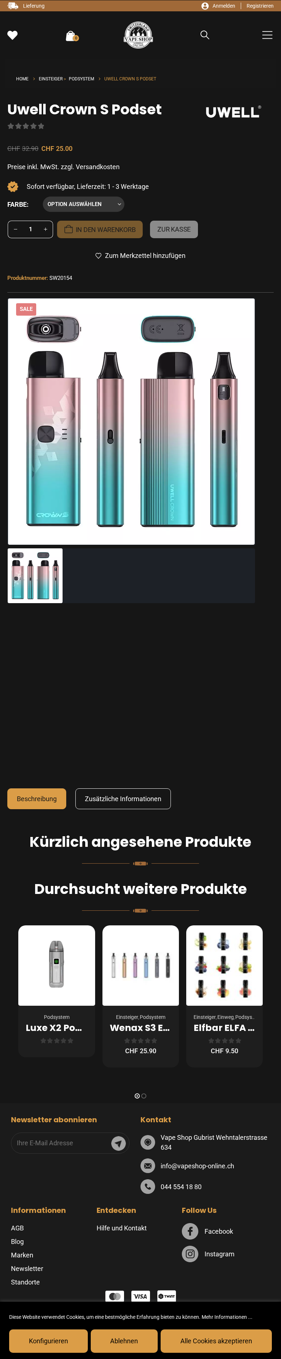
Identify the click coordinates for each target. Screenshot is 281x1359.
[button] (205, 35)
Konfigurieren (48, 1341)
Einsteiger (127, 1017)
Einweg (225, 1017)
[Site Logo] (138, 35)
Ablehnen (124, 1341)
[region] (140, 1330)
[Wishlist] (12, 35)
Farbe (17, 204)
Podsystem (57, 1017)
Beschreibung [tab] (37, 799)
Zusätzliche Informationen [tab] (123, 799)
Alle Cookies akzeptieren (216, 1341)
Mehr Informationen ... (227, 1317)
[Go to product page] (56, 965)
